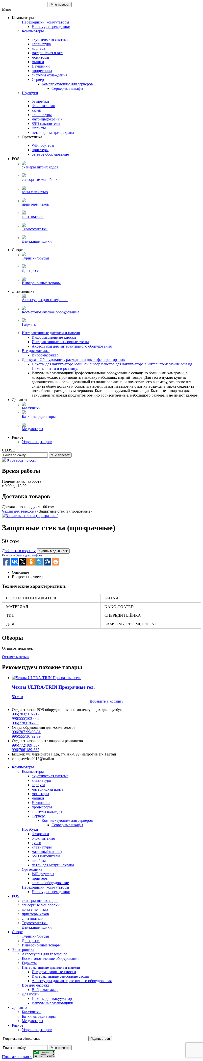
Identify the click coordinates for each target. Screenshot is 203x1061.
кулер (36, 843)
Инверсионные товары (41, 945)
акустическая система (50, 776)
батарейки (40, 834)
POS (15, 896)
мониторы (40, 794)
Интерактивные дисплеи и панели (51, 967)
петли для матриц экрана (53, 865)
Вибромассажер (45, 990)
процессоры (42, 807)
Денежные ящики (37, 927)
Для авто (19, 1007)
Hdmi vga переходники (51, 892)
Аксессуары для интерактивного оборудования (72, 981)
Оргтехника (32, 869)
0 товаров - (21, 460)
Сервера (39, 816)
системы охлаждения (49, 811)
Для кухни (31, 994)
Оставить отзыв (15, 657)
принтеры (40, 878)
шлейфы (39, 860)
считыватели (33, 918)
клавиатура (41, 780)
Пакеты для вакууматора (53, 998)
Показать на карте (17, 1057)
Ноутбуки (30, 829)
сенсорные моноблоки (41, 905)
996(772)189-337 (25, 745)
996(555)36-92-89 (26, 736)
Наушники (41, 803)
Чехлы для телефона (19, 511)
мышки (38, 798)
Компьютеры (23, 767)
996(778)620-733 (25, 723)
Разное (17, 1025)
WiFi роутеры (43, 874)
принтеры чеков (35, 914)
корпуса (38, 785)
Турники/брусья (35, 936)
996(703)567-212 (25, 714)
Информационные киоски (54, 972)
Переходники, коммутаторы (45, 887)
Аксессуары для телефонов (45, 954)
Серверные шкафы (67, 825)
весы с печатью (35, 909)
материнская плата (47, 789)
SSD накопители (46, 856)
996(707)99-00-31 (26, 732)
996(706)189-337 (25, 750)
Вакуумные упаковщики (52, 1003)
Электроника (23, 949)
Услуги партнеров (37, 1030)
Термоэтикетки (35, 923)
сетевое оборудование (50, 883)
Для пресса (31, 941)
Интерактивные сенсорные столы (60, 976)
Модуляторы (32, 1021)
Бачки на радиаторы (39, 1016)
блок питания (43, 838)
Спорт (17, 932)
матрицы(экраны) (47, 851)
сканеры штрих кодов (40, 900)
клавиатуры (42, 847)
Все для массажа (36, 985)
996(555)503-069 (25, 718)
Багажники (31, 1012)
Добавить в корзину (19, 551)
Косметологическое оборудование (50, 958)
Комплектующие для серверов (67, 820)
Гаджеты (29, 963)
